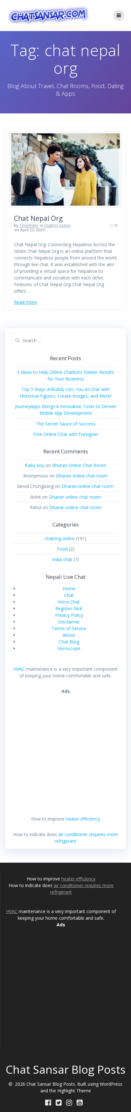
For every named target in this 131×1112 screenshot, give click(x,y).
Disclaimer (69, 622)
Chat (69, 595)
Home (69, 588)
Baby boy (34, 465)
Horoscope (69, 648)
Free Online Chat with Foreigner (65, 434)
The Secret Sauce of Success (65, 424)
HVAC (19, 669)
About (69, 635)
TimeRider (28, 225)
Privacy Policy (69, 615)
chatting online (57, 225)
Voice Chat (69, 602)
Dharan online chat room (82, 476)
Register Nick (68, 608)
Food (62, 549)
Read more (25, 302)
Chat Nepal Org (38, 218)
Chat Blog (69, 642)
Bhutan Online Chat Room (79, 465)
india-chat (62, 559)
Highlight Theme (74, 1091)
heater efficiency (83, 819)
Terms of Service (69, 628)
